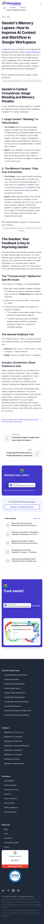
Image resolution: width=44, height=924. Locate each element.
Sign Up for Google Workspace (22, 507)
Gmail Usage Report (11, 679)
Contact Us (8, 838)
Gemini (11, 49)
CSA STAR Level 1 (10, 812)
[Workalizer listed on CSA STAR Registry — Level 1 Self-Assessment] (15, 876)
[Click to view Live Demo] (22, 631)
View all (37, 518)
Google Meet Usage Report (14, 697)
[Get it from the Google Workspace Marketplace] (22, 485)
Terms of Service (10, 798)
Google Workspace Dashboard (15, 675)
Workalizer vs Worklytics (13, 750)
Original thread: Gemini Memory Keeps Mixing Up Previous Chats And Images (22, 421)
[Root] (4, 7)
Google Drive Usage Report (14, 684)
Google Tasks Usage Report (14, 693)
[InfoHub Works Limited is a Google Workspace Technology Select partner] (22, 859)
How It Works (9, 781)
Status (6, 847)
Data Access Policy (11, 790)
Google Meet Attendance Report (16, 702)
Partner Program (10, 785)
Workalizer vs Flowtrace (13, 741)
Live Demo (36, 606)
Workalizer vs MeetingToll (14, 763)
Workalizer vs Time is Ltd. (13, 732)
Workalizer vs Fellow (12, 759)
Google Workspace (32, 52)
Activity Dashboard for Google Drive (17, 710)
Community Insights (11, 842)
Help (6, 834)
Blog (6, 829)
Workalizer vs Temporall (13, 737)
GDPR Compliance (11, 807)
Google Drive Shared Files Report (16, 715)
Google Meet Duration (12, 706)
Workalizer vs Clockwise (13, 754)
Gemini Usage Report (12, 688)
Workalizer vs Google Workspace (16, 746)
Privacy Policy (9, 803)
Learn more (31, 502)
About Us (7, 794)
